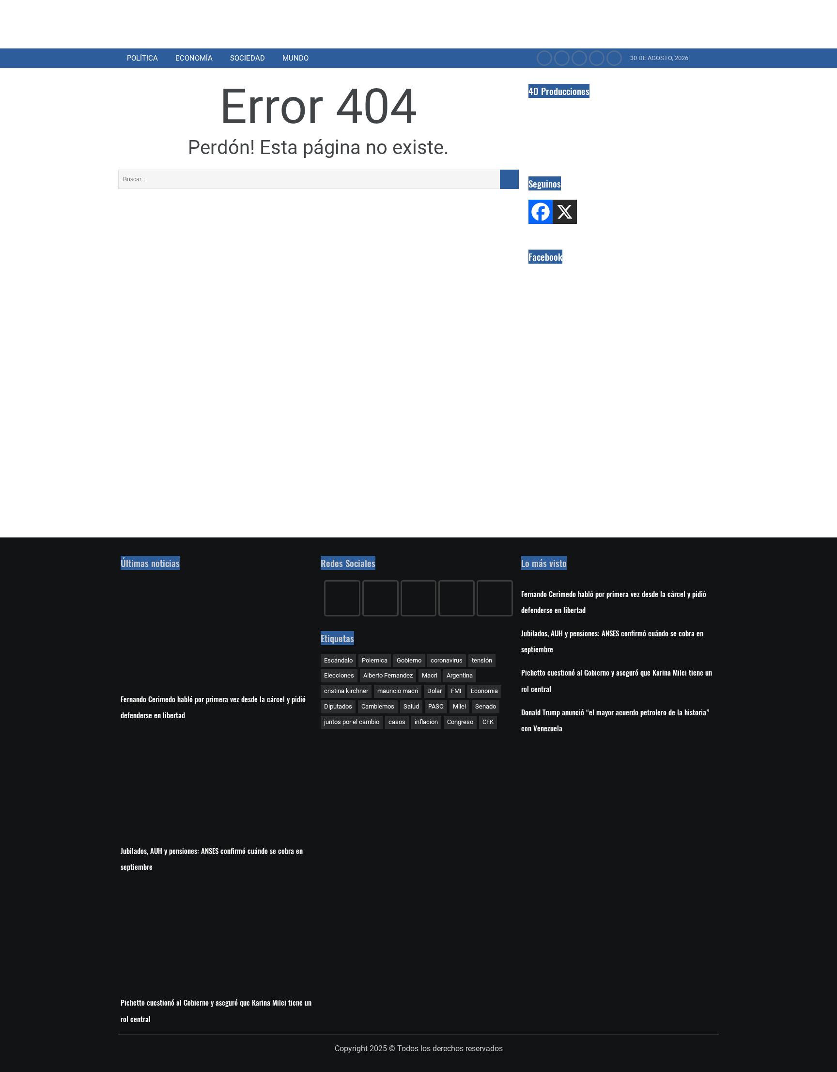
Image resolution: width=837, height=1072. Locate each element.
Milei (459, 706)
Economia (484, 690)
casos (396, 721)
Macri (429, 675)
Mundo (295, 58)
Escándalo (338, 660)
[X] (565, 212)
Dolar (434, 690)
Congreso (460, 721)
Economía (194, 58)
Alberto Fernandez (388, 675)
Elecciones (339, 675)
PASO (436, 706)
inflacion (426, 721)
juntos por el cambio (351, 721)
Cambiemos (377, 706)
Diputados (338, 706)
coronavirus (447, 660)
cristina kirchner (346, 690)
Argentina (460, 675)
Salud (411, 706)
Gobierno (409, 660)
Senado (485, 706)
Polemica (375, 660)
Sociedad (247, 58)
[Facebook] (540, 212)
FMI (456, 690)
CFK (488, 721)
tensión (482, 660)
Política (142, 58)
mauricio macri (397, 690)
